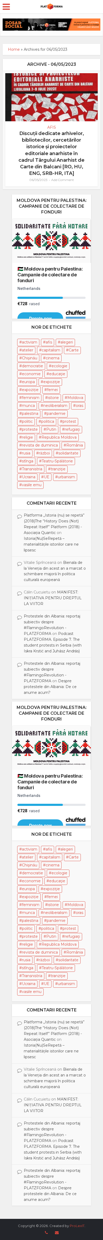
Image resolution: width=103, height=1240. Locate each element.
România (74, 445)
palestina (30, 413)
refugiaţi (72, 429)
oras (79, 405)
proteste (30, 429)
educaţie (57, 373)
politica (47, 421)
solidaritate (68, 453)
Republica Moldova (59, 437)
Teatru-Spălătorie (57, 461)
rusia (26, 453)
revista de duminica (40, 445)
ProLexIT (77, 1226)
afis (49, 342)
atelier (27, 350)
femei (52, 389)
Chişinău (29, 358)
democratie (32, 366)
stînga (27, 461)
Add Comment (62, 180)
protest (69, 421)
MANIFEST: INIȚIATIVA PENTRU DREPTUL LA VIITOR (53, 598)
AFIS (51, 127)
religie (27, 437)
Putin (51, 429)
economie (31, 373)
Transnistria (32, 469)
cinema (52, 358)
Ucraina (28, 477)
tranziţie (58, 469)
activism (29, 342)
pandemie (56, 413)
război (44, 453)
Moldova (75, 397)
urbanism (66, 477)
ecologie (59, 366)
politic (27, 421)
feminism (30, 397)
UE (46, 477)
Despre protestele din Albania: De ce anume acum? (50, 687)
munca (28, 405)
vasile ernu (31, 484)
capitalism (51, 350)
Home (14, 49)
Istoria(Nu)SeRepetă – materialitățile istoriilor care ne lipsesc (51, 544)
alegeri (66, 342)
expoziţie (51, 381)
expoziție (30, 389)
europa (28, 381)
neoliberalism (55, 405)
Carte (74, 350)
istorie (53, 397)
